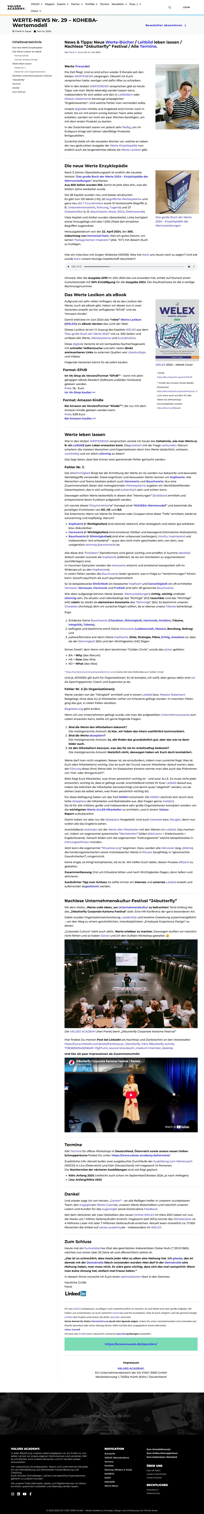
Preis (68, 388)
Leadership (129, 917)
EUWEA (69, 1317)
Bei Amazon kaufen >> (80, 418)
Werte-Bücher (119, 42)
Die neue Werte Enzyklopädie (27, 48)
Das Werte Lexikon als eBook (27, 52)
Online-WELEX (144, 1215)
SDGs (121, 211)
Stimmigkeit (98, 536)
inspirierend (177, 536)
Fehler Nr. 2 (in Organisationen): (29, 72)
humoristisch (93, 1248)
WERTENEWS (84, 76)
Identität (184, 553)
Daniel (105, 935)
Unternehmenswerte (175, 714)
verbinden (91, 829)
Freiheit (119, 588)
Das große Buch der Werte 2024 (87, 334)
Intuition (165, 620)
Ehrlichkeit (100, 583)
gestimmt (92, 886)
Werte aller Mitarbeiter (123, 829)
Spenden (115, 1317)
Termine (104, 4)
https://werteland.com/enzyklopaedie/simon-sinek (91, 672)
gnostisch (135, 445)
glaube (177, 1258)
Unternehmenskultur (133, 907)
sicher (168, 649)
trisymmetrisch (100, 505)
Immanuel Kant (98, 235)
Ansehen (177, 637)
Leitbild (145, 42)
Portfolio (89, 4)
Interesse (156, 819)
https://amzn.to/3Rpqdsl (169, 408)
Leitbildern (125, 94)
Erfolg (165, 637)
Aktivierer (155, 833)
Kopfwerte (177, 477)
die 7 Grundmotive (90, 203)
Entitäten (160, 495)
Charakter (71, 606)
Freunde (82, 66)
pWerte (187, 848)
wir (193, 677)
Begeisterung (74, 708)
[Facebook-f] (30, 1494)
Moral (112, 211)
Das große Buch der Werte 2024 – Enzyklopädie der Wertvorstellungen (173, 221)
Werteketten (128, 833)
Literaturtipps (137, 352)
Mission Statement (172, 694)
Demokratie (95, 1262)
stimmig (105, 453)
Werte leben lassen (22, 64)
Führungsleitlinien (77, 842)
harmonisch (107, 544)
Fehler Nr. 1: (20, 68)
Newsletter (118, 4)
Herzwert (71, 588)
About (34, 11)
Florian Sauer (151, 1510)
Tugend (115, 207)
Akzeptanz (79, 801)
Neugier (175, 819)
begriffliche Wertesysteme (123, 199)
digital (79, 109)
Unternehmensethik (81, 207)
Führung (102, 207)
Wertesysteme (101, 338)
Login (186, 7)
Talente (171, 606)
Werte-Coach (106, 1205)
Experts (61, 4)
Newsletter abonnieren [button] (163, 25)
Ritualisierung (111, 848)
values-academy (110, 1227)
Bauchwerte (99, 211)
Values (163, 809)
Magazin (49, 4)
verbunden (168, 445)
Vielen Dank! (72, 1329)
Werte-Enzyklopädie (123, 145)
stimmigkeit (82, 473)
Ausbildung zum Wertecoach (173, 1161)
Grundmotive (127, 338)
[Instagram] (12, 1494)
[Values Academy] (16, 7)
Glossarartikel (74, 211)
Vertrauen (85, 588)
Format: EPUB (21, 56)
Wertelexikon (182, 1219)
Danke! (15, 88)
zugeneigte (109, 1209)
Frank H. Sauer (76, 52)
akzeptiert (97, 735)
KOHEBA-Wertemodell (150, 505)
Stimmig (142, 602)
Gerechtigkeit (158, 583)
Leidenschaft (145, 628)
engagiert (86, 1205)
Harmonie (100, 588)
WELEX (35, 4)
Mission (160, 628)
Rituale (147, 852)
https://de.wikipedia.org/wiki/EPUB (174, 377)
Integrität (75, 624)
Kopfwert (135, 583)
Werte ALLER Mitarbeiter (104, 809)
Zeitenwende (135, 211)
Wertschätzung (99, 1321)
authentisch (128, 489)
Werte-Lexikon (131, 149)
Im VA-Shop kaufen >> (80, 392)
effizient (184, 862)
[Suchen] (169, 7)
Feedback (150, 1209)
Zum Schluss (18, 92)
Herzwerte (132, 481)
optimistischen (131, 1276)
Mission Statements (78, 98)
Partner (75, 4)
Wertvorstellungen (136, 594)
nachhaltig (72, 453)
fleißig (126, 127)
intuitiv (162, 536)
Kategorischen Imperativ (92, 240)
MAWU (124, 797)
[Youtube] (24, 1494)
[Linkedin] (18, 1494)
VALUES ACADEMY (83, 1031)
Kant (145, 254)
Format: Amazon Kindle (26, 60)
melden (167, 801)
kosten (116, 1313)
